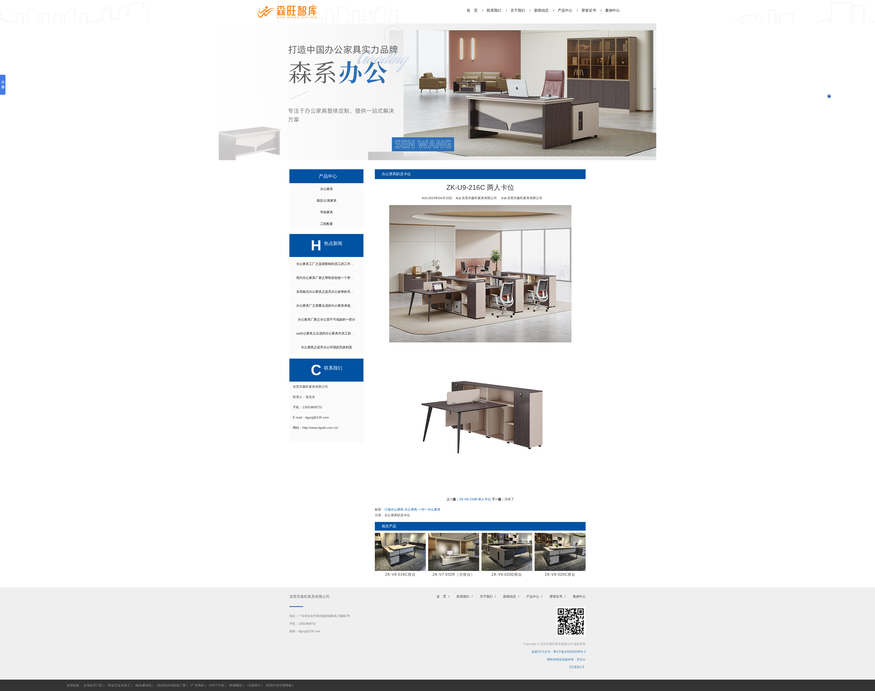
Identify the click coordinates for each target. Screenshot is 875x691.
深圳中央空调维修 (279, 685)
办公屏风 (410, 509)
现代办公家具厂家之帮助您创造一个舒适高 (326, 278)
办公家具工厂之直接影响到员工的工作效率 (326, 264)
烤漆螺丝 (236, 685)
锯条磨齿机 (144, 685)
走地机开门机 (93, 685)
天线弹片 (254, 685)
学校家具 (326, 212)
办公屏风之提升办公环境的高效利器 (326, 347)
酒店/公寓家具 (327, 200)
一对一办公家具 (429, 509)
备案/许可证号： (541, 651)
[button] (829, 96)
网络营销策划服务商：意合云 (566, 659)
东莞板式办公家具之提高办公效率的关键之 (326, 291)
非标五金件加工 (119, 685)
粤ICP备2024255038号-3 (569, 651)
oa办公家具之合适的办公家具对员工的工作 (326, 333)
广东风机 (197, 685)
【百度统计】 (577, 667)
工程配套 (326, 224)
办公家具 (326, 189)
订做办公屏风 (394, 509)
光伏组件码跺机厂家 (171, 685)
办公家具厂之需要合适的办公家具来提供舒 (326, 305)
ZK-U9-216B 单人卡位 (475, 499)
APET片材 (217, 685)
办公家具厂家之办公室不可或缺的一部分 (326, 319)
